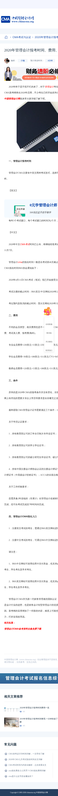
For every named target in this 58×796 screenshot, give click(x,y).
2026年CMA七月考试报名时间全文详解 (25, 759)
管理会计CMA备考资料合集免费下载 (22, 628)
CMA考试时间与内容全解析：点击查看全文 (27, 765)
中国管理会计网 (12, 98)
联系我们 (49, 350)
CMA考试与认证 (22, 37)
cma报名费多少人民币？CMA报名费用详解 (27, 771)
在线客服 (49, 324)
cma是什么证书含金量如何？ (20, 776)
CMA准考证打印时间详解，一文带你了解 (26, 754)
